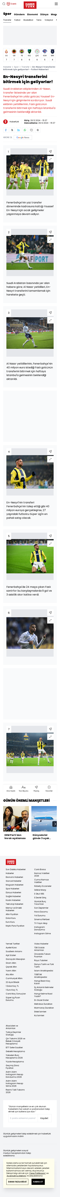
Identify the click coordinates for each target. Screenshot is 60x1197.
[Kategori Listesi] (56, 4)
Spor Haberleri (12, 888)
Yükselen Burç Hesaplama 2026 (14, 1056)
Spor (7, 14)
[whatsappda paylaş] (25, 130)
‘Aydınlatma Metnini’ (16, 1175)
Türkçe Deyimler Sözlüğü (13, 1033)
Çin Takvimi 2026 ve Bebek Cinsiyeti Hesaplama (15, 1041)
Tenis (38, 20)
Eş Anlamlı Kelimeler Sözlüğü (43, 988)
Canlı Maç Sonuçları (16, 993)
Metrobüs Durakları (43, 1004)
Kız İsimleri (39, 1015)
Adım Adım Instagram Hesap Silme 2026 (14, 1083)
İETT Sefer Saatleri (14, 1047)
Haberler (7, 67)
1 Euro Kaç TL (12, 989)
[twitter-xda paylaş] (12, 130)
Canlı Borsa (40, 869)
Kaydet (44, 1118)
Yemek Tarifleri (13, 943)
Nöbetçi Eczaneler (42, 886)
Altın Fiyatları (12, 914)
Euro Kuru (10, 922)
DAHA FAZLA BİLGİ (17, 1181)
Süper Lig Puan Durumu (13, 998)
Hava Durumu (41, 911)
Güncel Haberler (13, 881)
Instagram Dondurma (39, 928)
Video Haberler (41, 943)
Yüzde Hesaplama (15, 1061)
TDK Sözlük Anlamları (39, 948)
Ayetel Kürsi (11, 947)
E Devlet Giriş (40, 897)
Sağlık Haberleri (13, 896)
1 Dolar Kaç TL (12, 986)
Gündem (19, 14)
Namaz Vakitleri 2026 (41, 874)
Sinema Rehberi (42, 919)
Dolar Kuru (11, 918)
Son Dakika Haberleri (16, 869)
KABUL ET (38, 1181)
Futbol (17, 20)
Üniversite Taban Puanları (42, 955)
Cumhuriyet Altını (14, 978)
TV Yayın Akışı (40, 923)
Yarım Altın (11, 970)
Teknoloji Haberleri (14, 904)
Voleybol (49, 20)
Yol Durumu (39, 915)
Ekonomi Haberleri (14, 877)
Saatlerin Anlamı (14, 951)
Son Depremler (41, 907)
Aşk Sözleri (11, 955)
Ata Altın (10, 974)
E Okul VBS (39, 893)
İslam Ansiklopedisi (43, 970)
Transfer (7, 20)
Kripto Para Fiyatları (15, 925)
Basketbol (28, 20)
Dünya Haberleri (13, 892)
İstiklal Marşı (40, 890)
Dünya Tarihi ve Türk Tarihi (44, 965)
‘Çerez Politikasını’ (37, 1173)
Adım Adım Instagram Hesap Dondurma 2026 (14, 1074)
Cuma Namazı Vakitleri (41, 881)
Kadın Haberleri (13, 900)
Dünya (44, 14)
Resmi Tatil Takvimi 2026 (15, 1091)
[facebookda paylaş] (5, 130)
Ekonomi (32, 14)
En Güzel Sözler (41, 1000)
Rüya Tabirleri (41, 960)
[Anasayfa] (11, 862)
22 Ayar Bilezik (12, 982)
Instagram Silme (42, 933)
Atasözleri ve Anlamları (12, 1027)
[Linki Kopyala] (37, 130)
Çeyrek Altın (11, 966)
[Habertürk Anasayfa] (30, 4)
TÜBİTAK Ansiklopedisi (40, 975)
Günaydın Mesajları (15, 959)
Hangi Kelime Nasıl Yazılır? (43, 995)
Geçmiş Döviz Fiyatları (12, 1066)
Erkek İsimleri (40, 1011)
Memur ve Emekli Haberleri (14, 909)
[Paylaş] (50, 151)
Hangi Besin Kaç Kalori (42, 982)
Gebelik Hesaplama (15, 1051)
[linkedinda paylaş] (18, 130)
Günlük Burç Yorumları (40, 902)
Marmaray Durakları (44, 1007)
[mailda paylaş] (31, 130)
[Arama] (4, 4)
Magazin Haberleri (14, 884)
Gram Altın (11, 963)
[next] (55, 824)
